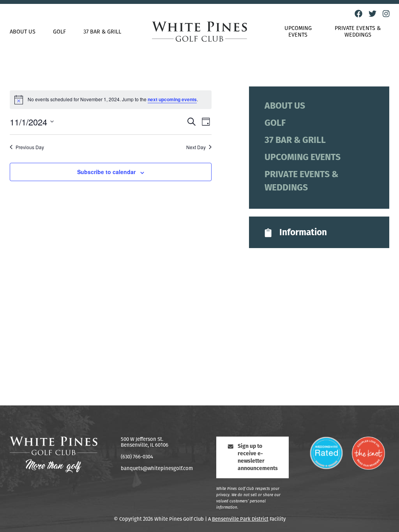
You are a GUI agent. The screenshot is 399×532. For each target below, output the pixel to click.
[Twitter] (372, 13)
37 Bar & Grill (102, 32)
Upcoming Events (298, 32)
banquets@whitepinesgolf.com (157, 468)
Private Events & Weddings (358, 32)
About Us (22, 32)
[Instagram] (386, 13)
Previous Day (30, 147)
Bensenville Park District (240, 519)
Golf (59, 32)
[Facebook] (358, 13)
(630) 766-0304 (137, 457)
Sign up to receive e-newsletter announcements (258, 458)
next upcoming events (172, 99)
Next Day (196, 147)
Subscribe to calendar (106, 172)
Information (303, 233)
